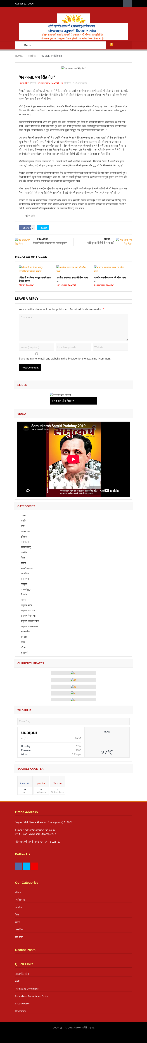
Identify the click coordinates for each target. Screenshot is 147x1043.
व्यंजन (23, 599)
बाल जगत (25, 578)
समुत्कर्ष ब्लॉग (26, 605)
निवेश (23, 557)
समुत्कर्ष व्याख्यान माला (30, 620)
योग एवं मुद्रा (26, 589)
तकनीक (24, 552)
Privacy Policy (22, 1003)
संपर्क (17, 981)
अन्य (22, 526)
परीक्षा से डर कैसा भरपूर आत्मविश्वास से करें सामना (35, 279)
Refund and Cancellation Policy (31, 996)
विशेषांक (24, 594)
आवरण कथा (26, 531)
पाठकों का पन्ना (27, 568)
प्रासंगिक (67, 82)
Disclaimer (20, 1011)
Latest (24, 515)
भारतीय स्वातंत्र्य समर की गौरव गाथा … (72, 279)
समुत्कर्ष (33, 82)
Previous (42, 238)
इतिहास (24, 536)
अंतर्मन (23, 520)
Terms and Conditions (27, 988)
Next (107, 238)
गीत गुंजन (25, 541)
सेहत (23, 642)
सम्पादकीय (25, 631)
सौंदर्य (23, 647)
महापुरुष (24, 584)
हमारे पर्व (24, 652)
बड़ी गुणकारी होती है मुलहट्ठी (100, 242)
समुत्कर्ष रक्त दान (28, 610)
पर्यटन (23, 563)
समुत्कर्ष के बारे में (22, 973)
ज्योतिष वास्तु (26, 547)
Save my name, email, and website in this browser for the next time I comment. (65, 358)
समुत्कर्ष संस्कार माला (29, 626)
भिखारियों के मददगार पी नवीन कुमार (50, 243)
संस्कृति (24, 636)
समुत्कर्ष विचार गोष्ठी (29, 615)
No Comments (80, 82)
